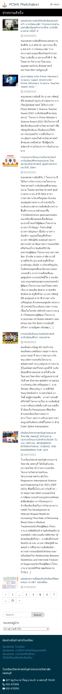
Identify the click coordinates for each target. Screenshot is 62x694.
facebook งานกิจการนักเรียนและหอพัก (24, 650)
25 (12, 600)
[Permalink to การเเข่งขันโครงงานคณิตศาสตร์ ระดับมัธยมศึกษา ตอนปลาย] (10, 337)
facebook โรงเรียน (14, 647)
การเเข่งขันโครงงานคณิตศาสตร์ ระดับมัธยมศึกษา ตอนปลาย (37, 335)
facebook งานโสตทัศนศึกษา (19, 654)
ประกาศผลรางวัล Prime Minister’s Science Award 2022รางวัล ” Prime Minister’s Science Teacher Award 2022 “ (40, 81)
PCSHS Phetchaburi (24, 4)
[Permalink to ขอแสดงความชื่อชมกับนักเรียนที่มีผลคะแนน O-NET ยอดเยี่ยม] (10, 582)
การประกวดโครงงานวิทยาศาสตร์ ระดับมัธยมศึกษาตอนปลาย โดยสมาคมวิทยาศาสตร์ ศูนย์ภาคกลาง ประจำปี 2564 (39, 162)
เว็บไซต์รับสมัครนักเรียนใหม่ (17, 658)
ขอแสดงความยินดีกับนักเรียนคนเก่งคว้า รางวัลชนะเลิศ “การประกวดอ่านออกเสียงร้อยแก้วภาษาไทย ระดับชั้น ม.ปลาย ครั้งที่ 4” (40, 26)
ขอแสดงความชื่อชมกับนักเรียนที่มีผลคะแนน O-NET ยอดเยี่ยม (40, 580)
